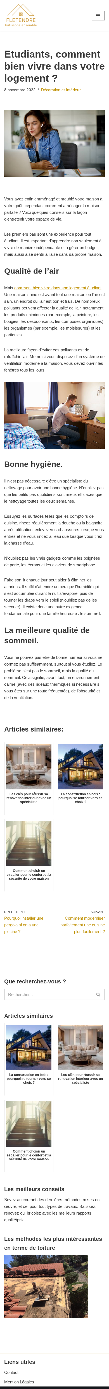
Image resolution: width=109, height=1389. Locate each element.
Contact (11, 1372)
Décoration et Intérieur (61, 90)
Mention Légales (19, 1381)
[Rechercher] (98, 994)
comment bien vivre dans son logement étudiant (57, 287)
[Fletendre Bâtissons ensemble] (21, 15)
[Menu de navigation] (98, 15)
